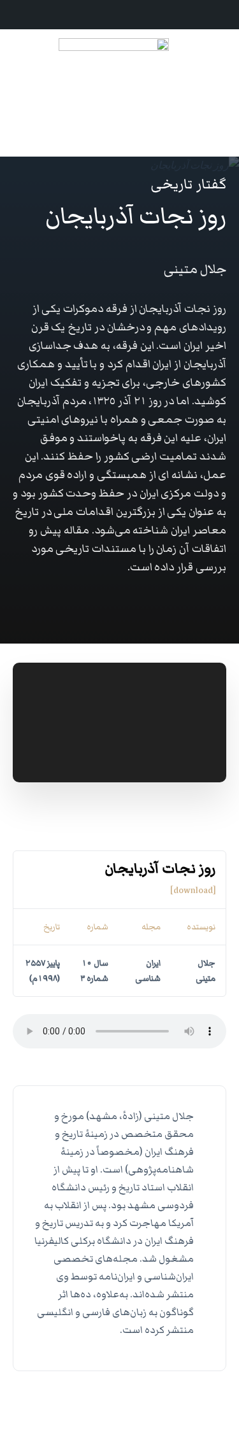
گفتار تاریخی (188, 184)
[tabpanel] (119, 942)
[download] (192, 891)
